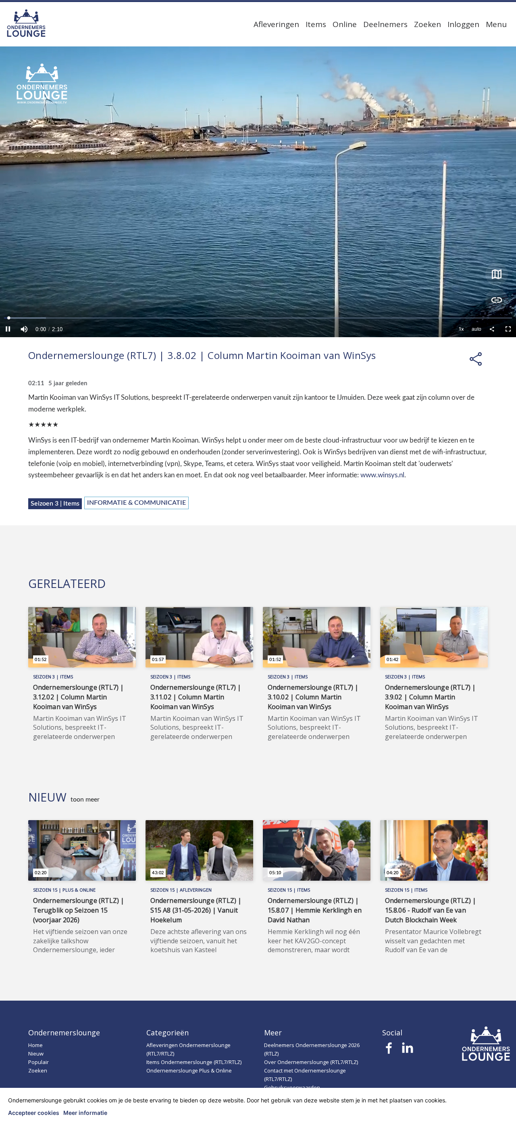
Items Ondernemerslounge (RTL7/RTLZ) (193, 1062)
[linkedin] (407, 1050)
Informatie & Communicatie (136, 503)
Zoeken (427, 24)
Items (316, 24)
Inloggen (463, 24)
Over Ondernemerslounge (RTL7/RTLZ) (311, 1062)
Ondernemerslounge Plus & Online (189, 1070)
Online (345, 24)
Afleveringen (276, 24)
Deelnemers (385, 24)
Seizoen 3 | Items (55, 503)
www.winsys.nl (382, 475)
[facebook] (389, 1050)
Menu (496, 24)
